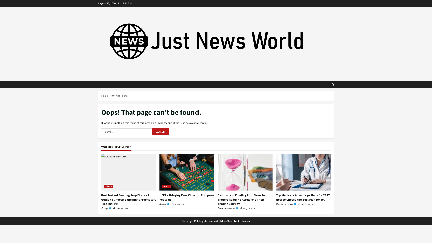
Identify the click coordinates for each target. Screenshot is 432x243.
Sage (106, 208)
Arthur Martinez (227, 208)
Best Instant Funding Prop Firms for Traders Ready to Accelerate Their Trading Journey (242, 199)
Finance (108, 186)
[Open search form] (333, 84)
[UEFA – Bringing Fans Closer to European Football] (186, 172)
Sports (166, 186)
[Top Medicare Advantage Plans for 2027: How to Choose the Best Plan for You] (303, 172)
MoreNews (227, 221)
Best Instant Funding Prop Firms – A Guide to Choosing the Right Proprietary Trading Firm (128, 199)
